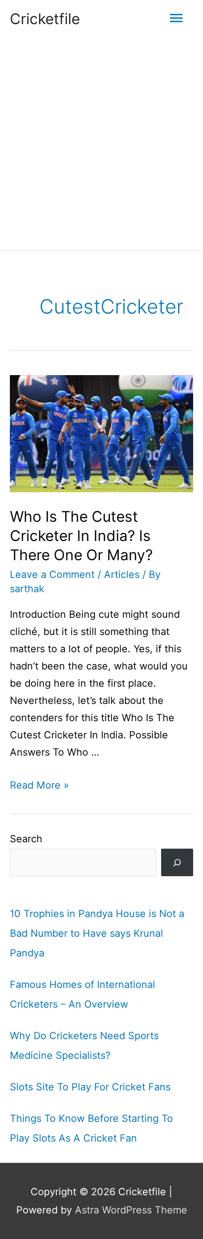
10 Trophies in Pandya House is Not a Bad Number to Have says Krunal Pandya (97, 933)
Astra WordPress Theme (131, 1210)
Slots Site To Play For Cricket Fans (90, 1087)
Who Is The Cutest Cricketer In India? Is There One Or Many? (81, 536)
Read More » (39, 785)
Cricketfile (45, 19)
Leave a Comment (52, 574)
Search (26, 839)
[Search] (177, 862)
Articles (121, 574)
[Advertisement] (101, 143)
